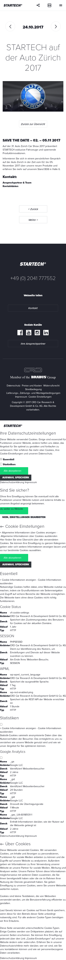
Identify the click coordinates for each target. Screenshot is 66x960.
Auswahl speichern (15, 477)
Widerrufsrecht (51, 385)
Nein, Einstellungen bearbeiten (24, 517)
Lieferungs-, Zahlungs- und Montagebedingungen (33, 393)
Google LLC (16, 765)
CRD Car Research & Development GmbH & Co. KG (38, 616)
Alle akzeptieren (12, 470)
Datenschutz (13, 385)
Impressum (21, 396)
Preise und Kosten (32, 385)
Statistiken (9, 464)
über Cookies (46, 450)
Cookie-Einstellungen (11, 453)
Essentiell (8, 459)
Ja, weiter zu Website (11, 508)
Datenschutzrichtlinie (11, 945)
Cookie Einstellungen (40, 396)
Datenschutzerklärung (12, 482)
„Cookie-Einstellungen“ (38, 938)
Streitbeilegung (33, 389)
